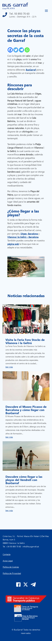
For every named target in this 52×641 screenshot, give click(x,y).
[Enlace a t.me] (33, 586)
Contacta (6, 554)
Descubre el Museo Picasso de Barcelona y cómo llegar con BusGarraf (26, 409)
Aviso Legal (8, 560)
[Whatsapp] (27, 49)
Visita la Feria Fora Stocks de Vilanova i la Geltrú (25, 341)
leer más (9, 366)
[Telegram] (21, 49)
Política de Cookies (11, 567)
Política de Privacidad (12, 573)
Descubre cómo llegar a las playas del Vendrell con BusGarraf (23, 479)
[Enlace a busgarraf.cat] (15, 8)
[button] (19, 13)
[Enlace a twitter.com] (25, 586)
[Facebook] (10, 49)
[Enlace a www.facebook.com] (18, 586)
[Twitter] (15, 49)
